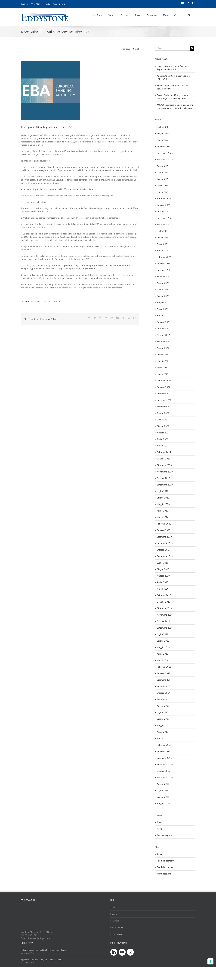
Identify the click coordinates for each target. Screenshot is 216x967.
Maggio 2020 (163, 504)
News (56, 301)
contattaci (114, 921)
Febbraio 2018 (164, 666)
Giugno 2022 (163, 354)
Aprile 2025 (162, 185)
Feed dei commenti (166, 867)
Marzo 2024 (163, 250)
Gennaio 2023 (163, 322)
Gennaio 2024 (163, 263)
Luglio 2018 (162, 634)
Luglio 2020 (162, 491)
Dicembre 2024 (164, 211)
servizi (113, 907)
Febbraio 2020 (164, 523)
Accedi (160, 854)
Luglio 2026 (162, 126)
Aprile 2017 (162, 731)
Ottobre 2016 (163, 770)
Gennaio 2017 (163, 751)
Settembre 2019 (165, 556)
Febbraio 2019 (164, 595)
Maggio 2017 (163, 725)
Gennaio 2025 (163, 205)
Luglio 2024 (162, 231)
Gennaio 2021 (163, 458)
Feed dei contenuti (166, 860)
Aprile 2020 (162, 510)
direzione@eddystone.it (54, 4)
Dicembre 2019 (164, 536)
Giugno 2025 (163, 179)
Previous (126, 48)
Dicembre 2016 (164, 757)
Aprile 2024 (162, 244)
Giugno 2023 (163, 296)
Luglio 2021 (162, 419)
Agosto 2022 (163, 348)
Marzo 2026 (163, 140)
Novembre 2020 (165, 471)
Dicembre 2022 (164, 328)
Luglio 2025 (162, 172)
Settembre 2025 (165, 159)
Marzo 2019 (163, 588)
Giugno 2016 (163, 796)
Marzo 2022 (163, 374)
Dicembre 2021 (164, 393)
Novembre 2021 (165, 400)
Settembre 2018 (165, 627)
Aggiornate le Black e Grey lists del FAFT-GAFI (41, 959)
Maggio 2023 (163, 302)
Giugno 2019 (163, 569)
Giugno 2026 (163, 133)
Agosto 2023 (163, 283)
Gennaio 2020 (163, 530)
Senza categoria (164, 835)
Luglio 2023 (162, 289)
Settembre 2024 (165, 224)
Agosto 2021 (163, 413)
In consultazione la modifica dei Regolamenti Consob (44, 950)
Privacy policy (116, 934)
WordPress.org (164, 873)
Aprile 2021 (162, 439)
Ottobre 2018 (163, 621)
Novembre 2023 (165, 276)
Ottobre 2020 (163, 478)
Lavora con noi (116, 927)
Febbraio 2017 (164, 744)
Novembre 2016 (165, 764)
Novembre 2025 (165, 153)
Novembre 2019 (165, 543)
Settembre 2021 (165, 406)
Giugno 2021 (163, 426)
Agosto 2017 (163, 705)
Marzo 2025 (163, 192)
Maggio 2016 (163, 803)
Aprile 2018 (162, 653)
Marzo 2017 (163, 738)
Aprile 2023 (162, 309)
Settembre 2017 (165, 699)
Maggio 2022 (163, 361)
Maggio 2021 (163, 432)
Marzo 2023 (163, 315)
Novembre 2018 (165, 614)
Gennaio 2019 (163, 601)
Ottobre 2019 (163, 549)
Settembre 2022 (165, 341)
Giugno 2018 (163, 640)
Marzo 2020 (163, 517)
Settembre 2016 (165, 777)
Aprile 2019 (162, 582)
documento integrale (49, 138)
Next (135, 48)
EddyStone (28, 301)
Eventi (160, 822)
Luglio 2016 (162, 790)
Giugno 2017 (163, 718)
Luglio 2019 (162, 562)
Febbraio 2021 (164, 452)
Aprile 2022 (162, 367)
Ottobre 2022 (163, 335)
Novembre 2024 (165, 218)
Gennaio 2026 (163, 146)
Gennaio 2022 (163, 387)
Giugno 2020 (163, 497)
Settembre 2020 (165, 484)
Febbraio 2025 (164, 198)
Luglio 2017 (162, 712)
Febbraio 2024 (164, 257)
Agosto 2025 (163, 166)
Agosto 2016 (163, 783)
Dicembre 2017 (164, 679)
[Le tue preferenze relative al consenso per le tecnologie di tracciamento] (210, 961)
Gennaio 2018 (163, 673)
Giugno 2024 (163, 237)
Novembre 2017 (165, 686)
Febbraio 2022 (164, 380)
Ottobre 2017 (163, 692)
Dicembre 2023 (164, 270)
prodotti (113, 914)
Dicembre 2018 (164, 608)
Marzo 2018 (163, 660)
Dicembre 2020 (164, 465)
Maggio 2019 (163, 575)
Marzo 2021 (163, 445)
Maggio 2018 (163, 647)
